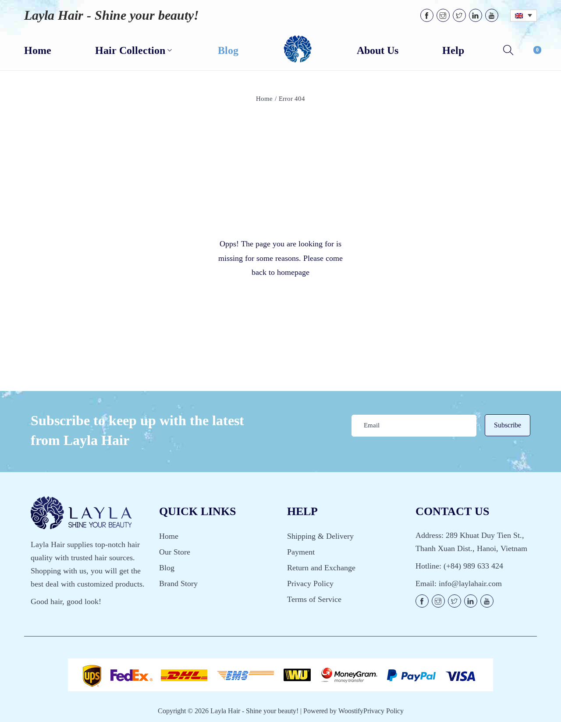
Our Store (174, 552)
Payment (301, 552)
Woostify (350, 711)
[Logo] (297, 49)
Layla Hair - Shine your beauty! (111, 15)
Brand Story (178, 583)
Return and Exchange (321, 567)
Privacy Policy (310, 583)
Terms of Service (314, 599)
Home (264, 98)
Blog (166, 567)
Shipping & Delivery (320, 536)
